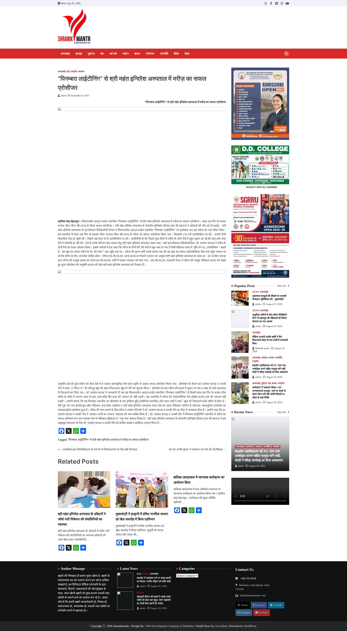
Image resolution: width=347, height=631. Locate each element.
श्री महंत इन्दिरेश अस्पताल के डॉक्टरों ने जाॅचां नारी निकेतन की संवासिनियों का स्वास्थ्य (82, 519)
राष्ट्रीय (74, 71)
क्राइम (79, 53)
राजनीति (164, 53)
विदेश (176, 53)
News (255, 292)
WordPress (250, 626)
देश (102, 53)
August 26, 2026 (159, 586)
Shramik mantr (262, 348)
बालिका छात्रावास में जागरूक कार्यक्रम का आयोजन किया (199, 480)
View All (282, 286)
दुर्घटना (91, 53)
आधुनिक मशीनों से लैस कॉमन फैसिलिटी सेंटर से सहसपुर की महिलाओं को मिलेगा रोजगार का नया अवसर (269, 318)
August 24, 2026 (274, 377)
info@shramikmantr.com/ (253, 595)
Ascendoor (221, 626)
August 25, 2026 (274, 304)
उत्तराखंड (65, 53)
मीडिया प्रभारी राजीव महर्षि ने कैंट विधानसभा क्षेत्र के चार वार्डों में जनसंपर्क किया (270, 340)
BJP (139, 574)
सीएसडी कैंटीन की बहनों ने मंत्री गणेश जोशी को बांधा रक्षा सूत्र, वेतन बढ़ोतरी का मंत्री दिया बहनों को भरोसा (154, 600)
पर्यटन (126, 53)
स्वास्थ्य (81, 71)
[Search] (286, 53)
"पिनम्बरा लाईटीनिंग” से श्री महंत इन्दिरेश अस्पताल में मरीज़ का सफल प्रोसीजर (108, 439)
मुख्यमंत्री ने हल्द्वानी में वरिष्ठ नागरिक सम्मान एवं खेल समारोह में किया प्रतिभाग (142, 516)
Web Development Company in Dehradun (170, 626)
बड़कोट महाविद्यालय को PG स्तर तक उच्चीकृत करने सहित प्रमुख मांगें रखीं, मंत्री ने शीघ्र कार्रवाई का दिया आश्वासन (270, 369)
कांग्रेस (264, 357)
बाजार (137, 53)
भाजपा (271, 357)
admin (64, 95)
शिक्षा (187, 53)
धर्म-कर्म (113, 53)
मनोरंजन (150, 53)
